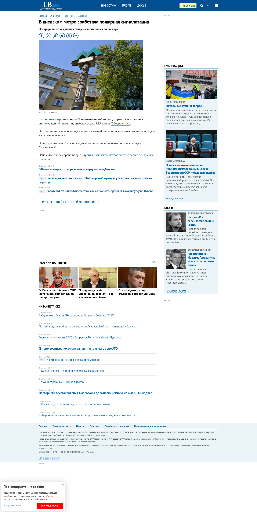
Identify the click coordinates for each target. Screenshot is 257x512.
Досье (141, 5)
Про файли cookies (12, 505)
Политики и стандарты (117, 426)
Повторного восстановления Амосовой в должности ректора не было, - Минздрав (95, 393)
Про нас (43, 426)
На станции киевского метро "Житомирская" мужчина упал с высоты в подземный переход (95, 180)
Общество (55, 15)
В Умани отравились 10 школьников (61, 382)
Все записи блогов (176, 291)
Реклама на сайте (62, 426)
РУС (209, 5)
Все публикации (175, 198)
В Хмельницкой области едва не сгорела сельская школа (74, 404)
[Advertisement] (98, 233)
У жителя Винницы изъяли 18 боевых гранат (70, 360)
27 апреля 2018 (77, 16)
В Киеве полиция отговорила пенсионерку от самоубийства (77, 169)
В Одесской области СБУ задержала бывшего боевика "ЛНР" (76, 315)
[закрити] (63, 484)
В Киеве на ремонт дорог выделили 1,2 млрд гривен (71, 371)
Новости (107, 5)
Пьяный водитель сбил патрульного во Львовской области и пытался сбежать (87, 326)
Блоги (126, 5)
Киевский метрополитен (82, 202)
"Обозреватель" (120, 123)
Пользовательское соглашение (150, 426)
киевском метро (51, 119)
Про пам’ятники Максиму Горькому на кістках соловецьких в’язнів (201, 259)
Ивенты (80, 426)
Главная (43, 15)
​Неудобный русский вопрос (184, 106)
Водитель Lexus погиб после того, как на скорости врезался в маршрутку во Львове (96, 191)
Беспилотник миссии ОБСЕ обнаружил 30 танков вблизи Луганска (80, 337)
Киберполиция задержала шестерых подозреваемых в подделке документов (87, 415)
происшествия (50, 202)
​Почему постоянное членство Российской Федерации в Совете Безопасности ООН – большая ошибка (190, 169)
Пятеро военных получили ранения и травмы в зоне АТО (78, 348)
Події (65, 15)
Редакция (94, 426)
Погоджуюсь (49, 505)
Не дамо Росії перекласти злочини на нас (201, 221)
